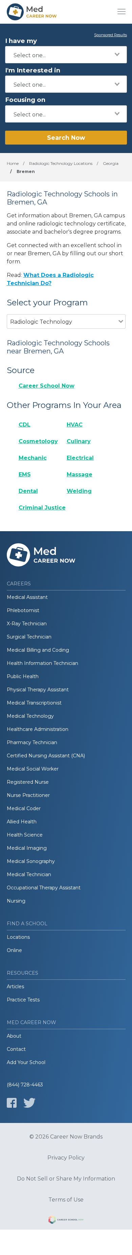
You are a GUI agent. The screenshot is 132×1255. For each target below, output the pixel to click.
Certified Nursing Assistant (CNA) (46, 756)
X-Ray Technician (27, 624)
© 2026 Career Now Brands (66, 1137)
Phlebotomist (23, 610)
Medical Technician (29, 874)
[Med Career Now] (32, 11)
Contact (16, 1049)
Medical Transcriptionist (34, 703)
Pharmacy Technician (32, 742)
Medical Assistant (27, 597)
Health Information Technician (42, 663)
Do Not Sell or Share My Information (66, 1179)
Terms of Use (66, 1200)
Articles (15, 986)
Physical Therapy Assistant (38, 690)
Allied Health (22, 822)
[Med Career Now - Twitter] (29, 1103)
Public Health (23, 676)
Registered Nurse (28, 782)
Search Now (66, 137)
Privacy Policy (66, 1158)
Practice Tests (23, 1000)
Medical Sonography (31, 861)
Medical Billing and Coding (38, 650)
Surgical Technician (29, 637)
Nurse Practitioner (28, 795)
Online (14, 950)
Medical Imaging (27, 848)
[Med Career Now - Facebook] (12, 1103)
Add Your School (26, 1062)
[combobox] (66, 54)
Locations (18, 937)
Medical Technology (30, 716)
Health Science (25, 835)
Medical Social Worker (33, 769)
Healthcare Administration (37, 729)
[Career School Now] (66, 1220)
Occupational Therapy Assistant (44, 888)
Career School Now (46, 386)
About (14, 1036)
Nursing (16, 901)
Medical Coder (24, 808)
